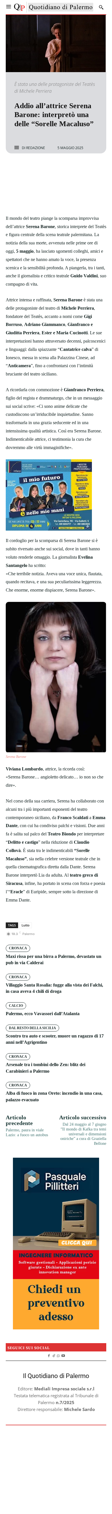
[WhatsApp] (76, 168)
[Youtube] (63, 1355)
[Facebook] (36, 168)
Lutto (26, 925)
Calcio (16, 1006)
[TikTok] (53, 1355)
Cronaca (18, 948)
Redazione (35, 148)
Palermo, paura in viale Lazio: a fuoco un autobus (27, 1132)
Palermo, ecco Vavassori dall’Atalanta (43, 1013)
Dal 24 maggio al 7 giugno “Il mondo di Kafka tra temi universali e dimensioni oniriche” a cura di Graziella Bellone (83, 1134)
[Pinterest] (62, 168)
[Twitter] (49, 168)
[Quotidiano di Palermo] (53, 7)
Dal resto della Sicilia (32, 1028)
